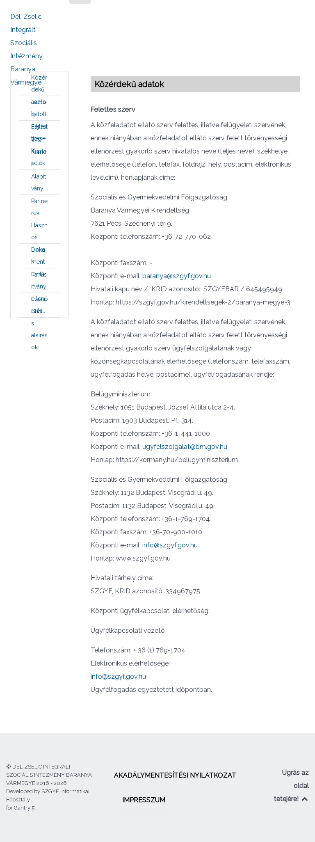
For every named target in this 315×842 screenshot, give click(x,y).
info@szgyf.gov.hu (170, 545)
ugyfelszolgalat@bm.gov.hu (184, 447)
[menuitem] (39, 83)
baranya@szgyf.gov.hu (176, 276)
